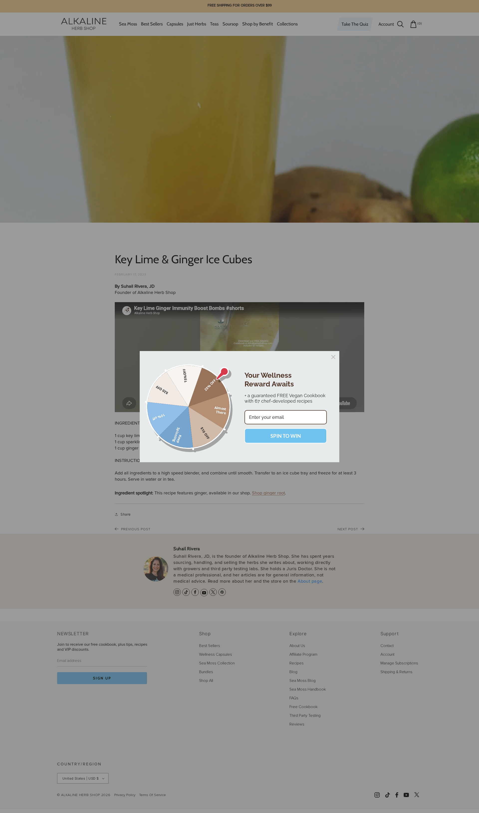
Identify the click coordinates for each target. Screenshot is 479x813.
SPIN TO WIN (285, 436)
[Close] (333, 357)
